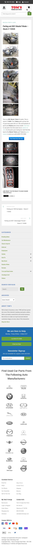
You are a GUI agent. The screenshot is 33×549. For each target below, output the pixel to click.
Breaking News (5, 236)
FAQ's (3, 485)
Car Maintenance (6, 240)
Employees (4, 250)
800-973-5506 (10, 2)
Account (26, 2)
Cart (28, 9)
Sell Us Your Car (6, 493)
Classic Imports (6, 243)
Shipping (18, 488)
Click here (26, 125)
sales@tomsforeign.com (22, 513)
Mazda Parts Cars (9, 22)
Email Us (4, 482)
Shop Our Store (6, 322)
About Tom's (19, 483)
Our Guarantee (5, 491)
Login (3, 505)
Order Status (5, 508)
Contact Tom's (20, 485)
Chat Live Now (16, 344)
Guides (3, 254)
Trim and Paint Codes (7, 271)
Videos (3, 278)
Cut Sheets (4, 488)
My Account (4, 502)
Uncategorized (5, 275)
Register (8, 505)
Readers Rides (5, 264)
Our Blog (18, 493)
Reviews (4, 268)
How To (3, 257)
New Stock (4, 261)
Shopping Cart (5, 511)
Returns (18, 491)
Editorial (4, 247)
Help (19, 2)
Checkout (4, 513)
